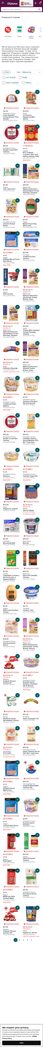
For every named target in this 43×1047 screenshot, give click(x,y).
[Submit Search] (39, 9)
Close (21, 1043)
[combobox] (21, 9)
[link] (12, 940)
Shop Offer (26, 160)
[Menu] (3, 2)
